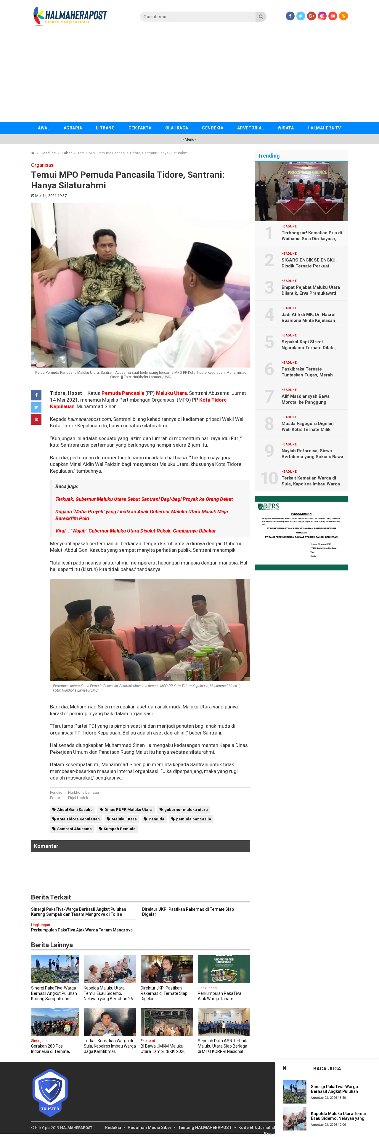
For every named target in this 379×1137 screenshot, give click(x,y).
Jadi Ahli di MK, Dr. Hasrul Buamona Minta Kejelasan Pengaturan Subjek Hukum (310, 320)
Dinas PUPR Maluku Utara (128, 809)
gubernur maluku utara (186, 809)
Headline (48, 153)
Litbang (105, 128)
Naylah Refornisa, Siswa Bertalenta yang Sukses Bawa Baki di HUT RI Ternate (312, 456)
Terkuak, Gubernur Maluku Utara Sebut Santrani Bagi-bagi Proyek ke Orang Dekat (144, 499)
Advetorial (250, 128)
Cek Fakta (140, 128)
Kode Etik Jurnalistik (258, 1127)
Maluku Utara (171, 393)
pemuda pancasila (193, 819)
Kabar (67, 153)
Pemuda (156, 819)
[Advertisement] (189, 77)
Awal (44, 128)
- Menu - (189, 139)
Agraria (73, 128)
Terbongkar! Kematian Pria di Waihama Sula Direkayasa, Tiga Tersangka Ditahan (312, 238)
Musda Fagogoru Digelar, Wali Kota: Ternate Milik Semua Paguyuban (308, 429)
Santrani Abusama (74, 829)
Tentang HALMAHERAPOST (205, 1127)
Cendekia (212, 128)
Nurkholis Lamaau (83, 792)
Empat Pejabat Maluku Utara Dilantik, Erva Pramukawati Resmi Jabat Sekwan (311, 293)
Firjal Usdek (78, 798)
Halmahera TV (324, 128)
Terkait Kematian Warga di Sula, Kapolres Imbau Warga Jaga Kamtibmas (311, 484)
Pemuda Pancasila (123, 393)
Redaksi (113, 1127)
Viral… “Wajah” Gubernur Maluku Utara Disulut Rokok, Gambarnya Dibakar (135, 531)
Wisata (286, 128)
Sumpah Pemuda (120, 829)
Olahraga (176, 128)
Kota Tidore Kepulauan (78, 819)
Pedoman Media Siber (149, 1127)
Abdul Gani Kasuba (75, 809)
